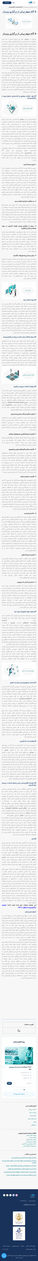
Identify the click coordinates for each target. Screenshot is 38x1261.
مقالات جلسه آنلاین (31, 1140)
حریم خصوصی (15, 1246)
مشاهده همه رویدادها (19, 1094)
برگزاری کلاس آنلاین (30, 1246)
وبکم (35, 1122)
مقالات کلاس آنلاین (31, 1135)
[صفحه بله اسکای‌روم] (4, 1195)
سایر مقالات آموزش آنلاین (29, 1146)
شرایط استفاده (6, 1246)
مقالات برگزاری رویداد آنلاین (29, 1144)
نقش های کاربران (32, 1119)
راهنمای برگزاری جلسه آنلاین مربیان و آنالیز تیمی (23, 1158)
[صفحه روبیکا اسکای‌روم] (10, 1195)
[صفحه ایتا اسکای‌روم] (7, 1195)
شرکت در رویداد (32, 1109)
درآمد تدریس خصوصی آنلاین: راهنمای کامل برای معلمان (22, 1169)
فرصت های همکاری (30, 1249)
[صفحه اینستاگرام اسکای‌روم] (16, 1195)
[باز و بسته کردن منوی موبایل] (34, 2)
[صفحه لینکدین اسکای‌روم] (13, 1195)
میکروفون (33, 1125)
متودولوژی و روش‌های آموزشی (29, 7)
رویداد (9, 1083)
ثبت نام (7, 3)
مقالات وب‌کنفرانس (31, 1142)
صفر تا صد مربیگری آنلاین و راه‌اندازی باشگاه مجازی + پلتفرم (21, 1166)
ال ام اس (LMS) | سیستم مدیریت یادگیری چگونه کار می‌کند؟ (21, 1175)
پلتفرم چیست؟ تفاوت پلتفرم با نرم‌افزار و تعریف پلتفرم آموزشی (20, 1172)
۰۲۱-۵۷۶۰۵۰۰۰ (23, 1201)
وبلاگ (22, 1246)
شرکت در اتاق (33, 1113)
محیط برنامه (33, 1116)
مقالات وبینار (32, 1138)
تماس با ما (5, 1249)
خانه (36, 7)
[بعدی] (3, 1066)
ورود (13, 2)
